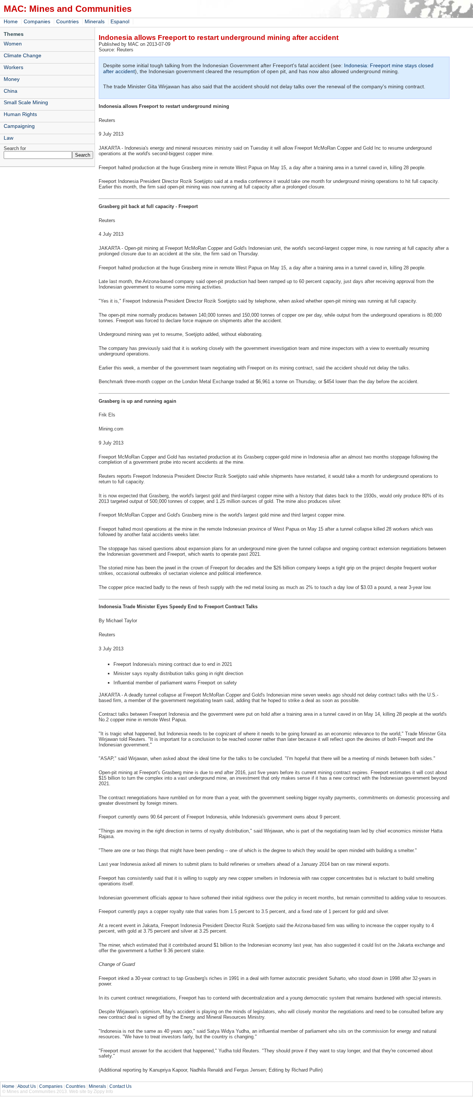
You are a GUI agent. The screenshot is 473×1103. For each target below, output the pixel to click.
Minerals (95, 21)
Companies (37, 21)
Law (8, 138)
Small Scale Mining (26, 102)
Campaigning (19, 126)
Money (12, 79)
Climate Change (22, 55)
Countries (67, 21)
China (10, 91)
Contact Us (120, 1086)
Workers (13, 67)
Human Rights (20, 114)
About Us (26, 1086)
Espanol (119, 21)
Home (11, 21)
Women (13, 44)
